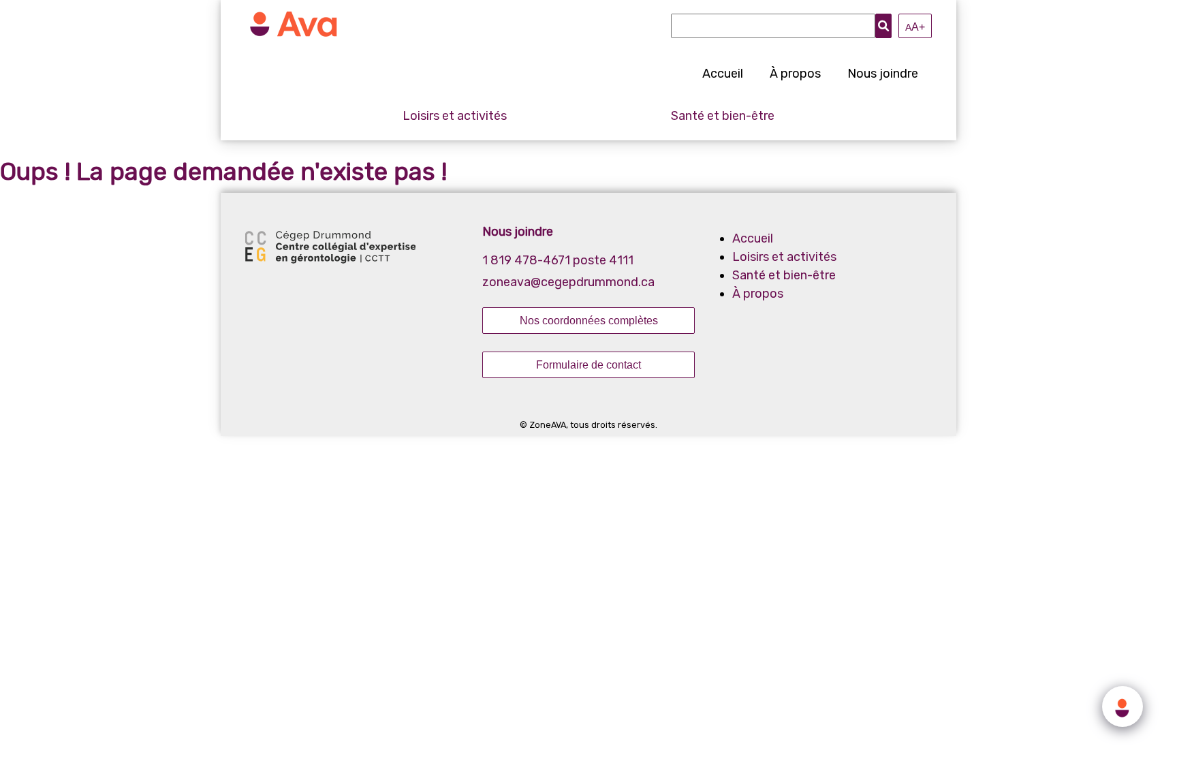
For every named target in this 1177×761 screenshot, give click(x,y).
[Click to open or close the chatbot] (1122, 706)
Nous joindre (882, 73)
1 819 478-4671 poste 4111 (557, 260)
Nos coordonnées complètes (589, 320)
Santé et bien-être (722, 115)
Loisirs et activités (455, 115)
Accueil (722, 73)
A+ (915, 26)
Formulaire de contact (588, 364)
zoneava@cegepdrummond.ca (568, 282)
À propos (795, 73)
